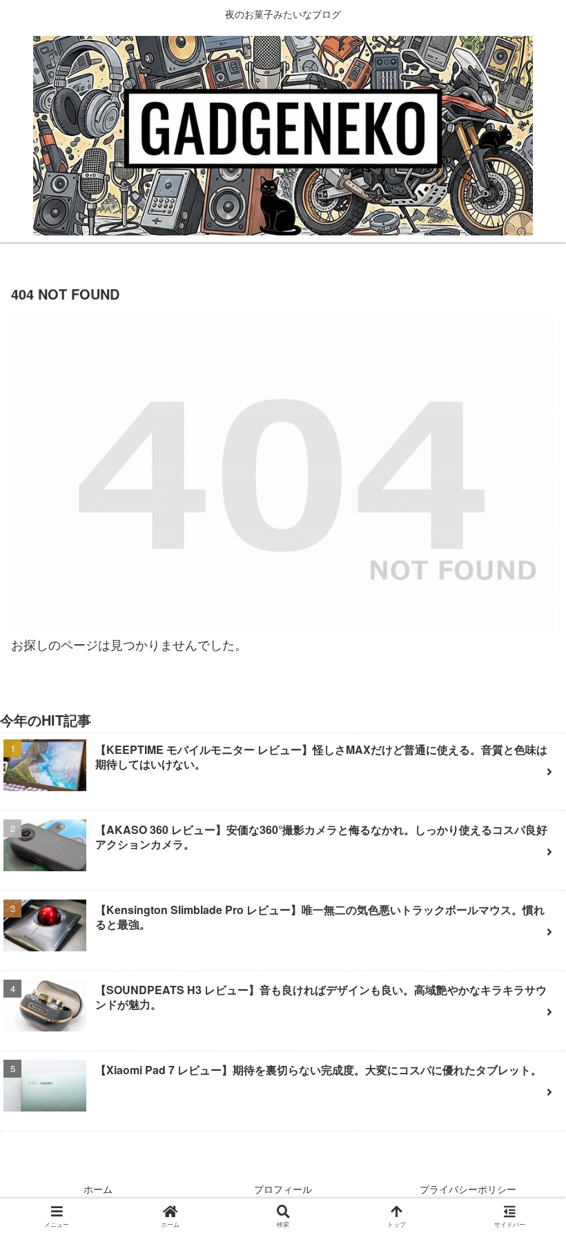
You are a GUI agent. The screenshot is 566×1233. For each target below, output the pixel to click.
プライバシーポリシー (468, 1189)
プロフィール (283, 1189)
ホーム (98, 1189)
